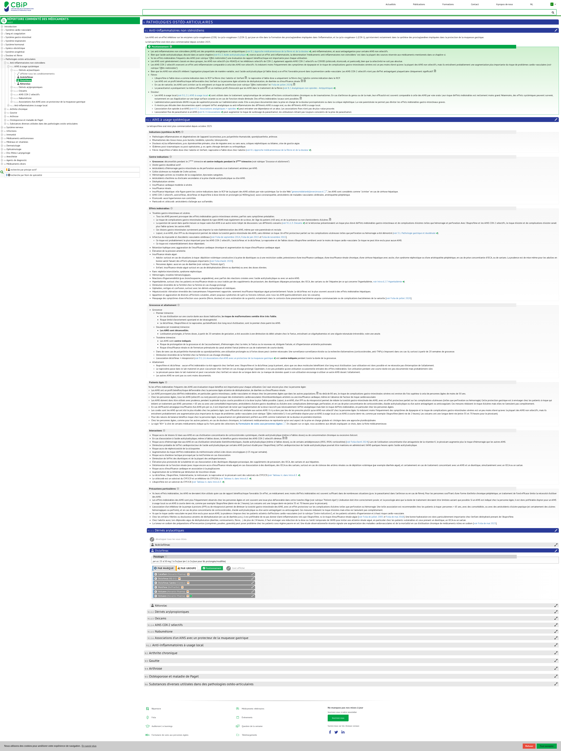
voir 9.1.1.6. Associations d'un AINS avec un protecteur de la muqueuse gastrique (234, 358)
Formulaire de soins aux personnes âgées (261, 423)
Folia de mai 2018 (395, 516)
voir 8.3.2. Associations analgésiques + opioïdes (213, 108)
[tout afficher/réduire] (253, 574)
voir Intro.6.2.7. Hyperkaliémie (387, 281)
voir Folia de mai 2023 (485, 523)
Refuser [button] (529, 746)
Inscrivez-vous (338, 718)
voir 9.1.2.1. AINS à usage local (193, 95)
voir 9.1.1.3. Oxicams (292, 222)
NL (531, 4)
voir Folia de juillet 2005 (371, 516)
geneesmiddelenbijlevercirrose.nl (307, 191)
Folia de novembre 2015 (274, 236)
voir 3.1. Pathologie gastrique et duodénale (414, 233)
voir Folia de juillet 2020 (398, 298)
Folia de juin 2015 (250, 236)
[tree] (64, 95)
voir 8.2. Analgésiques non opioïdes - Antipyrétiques (308, 87)
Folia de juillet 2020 (281, 84)
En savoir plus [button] (89, 746)
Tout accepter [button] (547, 746)
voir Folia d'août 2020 (221, 260)
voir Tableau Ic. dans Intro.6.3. (282, 475)
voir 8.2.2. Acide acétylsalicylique (230, 54)
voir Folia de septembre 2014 (225, 236)
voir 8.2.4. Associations (209, 111)
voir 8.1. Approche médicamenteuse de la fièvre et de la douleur (277, 51)
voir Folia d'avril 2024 (357, 441)
